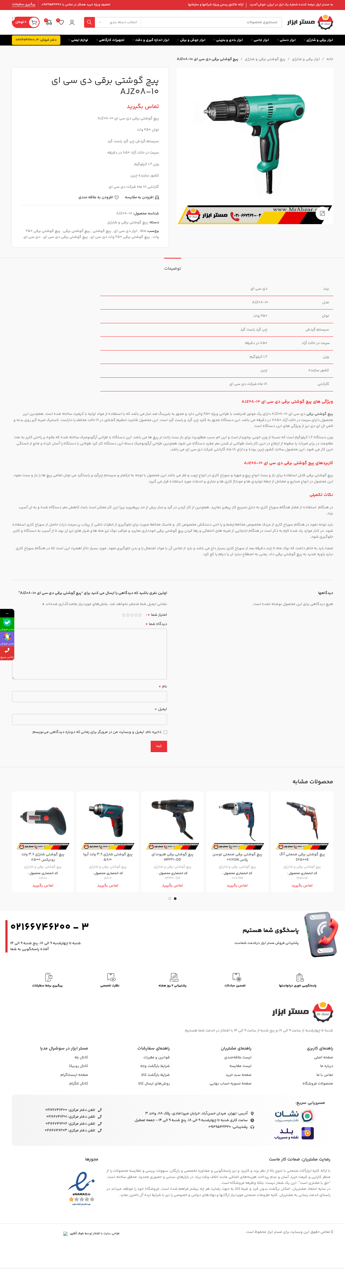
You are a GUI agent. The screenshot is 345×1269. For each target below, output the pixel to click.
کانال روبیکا (78, 1066)
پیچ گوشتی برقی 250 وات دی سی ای (120, 237)
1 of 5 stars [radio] (140, 615)
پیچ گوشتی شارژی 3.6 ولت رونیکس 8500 (42, 857)
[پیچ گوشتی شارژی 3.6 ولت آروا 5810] (107, 822)
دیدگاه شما (156, 624)
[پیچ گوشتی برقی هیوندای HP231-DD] (172, 822)
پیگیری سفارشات (23, 5)
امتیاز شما (157, 615)
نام (162, 687)
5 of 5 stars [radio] (124, 615)
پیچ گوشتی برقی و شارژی (265, 59)
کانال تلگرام (78, 1084)
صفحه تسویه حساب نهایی (230, 1084)
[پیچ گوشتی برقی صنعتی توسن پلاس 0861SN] (237, 822)
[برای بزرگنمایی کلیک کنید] (322, 213)
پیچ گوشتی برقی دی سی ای (65, 237)
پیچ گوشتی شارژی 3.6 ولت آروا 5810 (108, 857)
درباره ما (326, 1066)
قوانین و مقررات (156, 1058)
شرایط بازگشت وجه (155, 1066)
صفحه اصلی (323, 1058)
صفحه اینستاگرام (74, 1075)
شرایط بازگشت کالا (155, 1075)
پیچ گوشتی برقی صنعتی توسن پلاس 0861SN (237, 857)
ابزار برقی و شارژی (306, 59)
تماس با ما (324, 1075)
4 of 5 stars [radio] (128, 615)
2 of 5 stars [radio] (136, 615)
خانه (329, 59)
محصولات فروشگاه (317, 1084)
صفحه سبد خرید (238, 1075)
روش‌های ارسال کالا (154, 1084)
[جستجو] (89, 22)
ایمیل (160, 709)
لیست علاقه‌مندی (237, 1058)
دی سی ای (31, 237)
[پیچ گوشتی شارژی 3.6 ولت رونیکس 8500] (43, 822)
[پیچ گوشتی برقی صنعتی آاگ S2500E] (302, 822)
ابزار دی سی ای (125, 231)
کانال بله (81, 1058)
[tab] (172, 266)
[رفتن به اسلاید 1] (175, 898)
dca (143, 231)
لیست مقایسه (240, 1066)
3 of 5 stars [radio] (132, 615)
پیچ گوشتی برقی (76, 231)
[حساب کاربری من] (72, 22)
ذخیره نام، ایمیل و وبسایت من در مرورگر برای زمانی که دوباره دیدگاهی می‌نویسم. (96, 732)
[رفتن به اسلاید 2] (169, 898)
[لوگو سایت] (310, 22)
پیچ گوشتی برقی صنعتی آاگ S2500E (302, 857)
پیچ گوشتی (102, 231)
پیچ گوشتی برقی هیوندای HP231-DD (172, 857)
